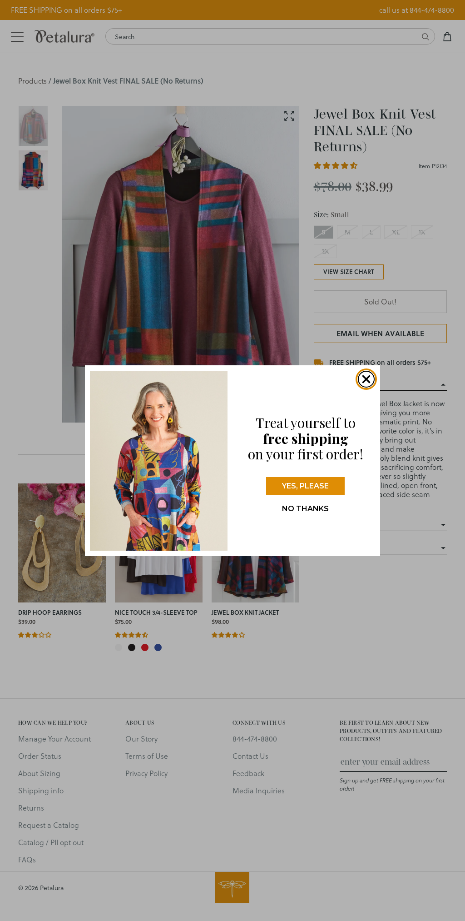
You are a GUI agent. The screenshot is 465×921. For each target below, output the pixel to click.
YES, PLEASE (305, 486)
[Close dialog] (366, 379)
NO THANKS (305, 508)
